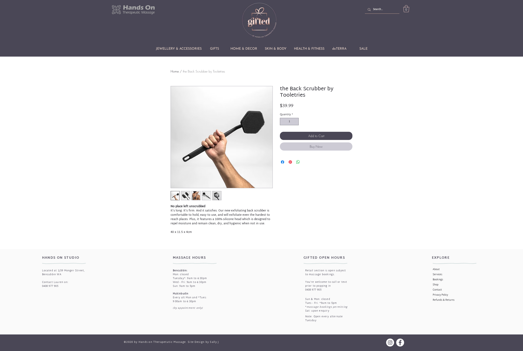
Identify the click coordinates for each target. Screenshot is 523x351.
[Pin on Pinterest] (290, 162)
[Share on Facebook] (282, 162)
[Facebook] (400, 343)
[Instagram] (390, 343)
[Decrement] (282, 121)
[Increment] (295, 121)
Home (175, 71)
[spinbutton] (289, 121)
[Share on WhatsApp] (298, 162)
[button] (406, 8)
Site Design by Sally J (203, 342)
